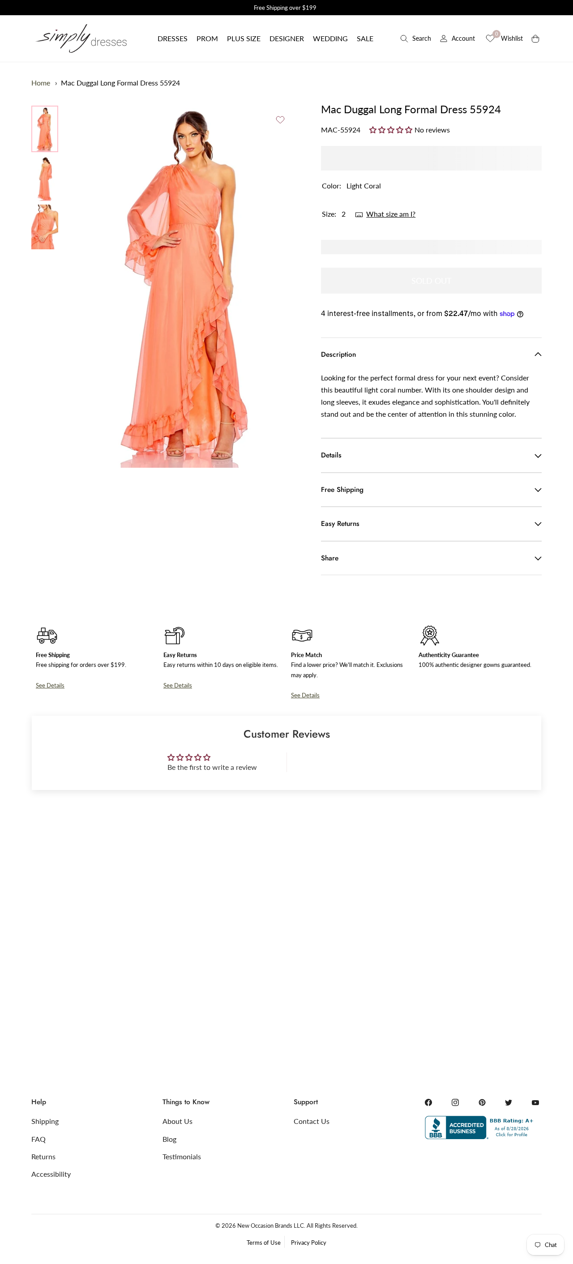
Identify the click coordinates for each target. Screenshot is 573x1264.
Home (40, 82)
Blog (169, 1139)
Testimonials (181, 1156)
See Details (50, 685)
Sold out (431, 281)
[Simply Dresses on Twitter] (508, 1102)
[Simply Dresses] (80, 38)
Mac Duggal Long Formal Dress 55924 (120, 82)
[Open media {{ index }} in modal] (186, 285)
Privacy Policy (308, 1242)
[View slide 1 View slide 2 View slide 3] (186, 285)
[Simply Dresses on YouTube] (535, 1102)
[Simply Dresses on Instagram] (455, 1102)
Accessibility (51, 1174)
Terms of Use (264, 1242)
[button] (172, 38)
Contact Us (311, 1121)
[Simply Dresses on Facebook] (428, 1102)
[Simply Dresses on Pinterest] (482, 1102)
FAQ (38, 1139)
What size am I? (390, 213)
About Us (177, 1121)
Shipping (45, 1121)
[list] (44, 177)
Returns (43, 1156)
